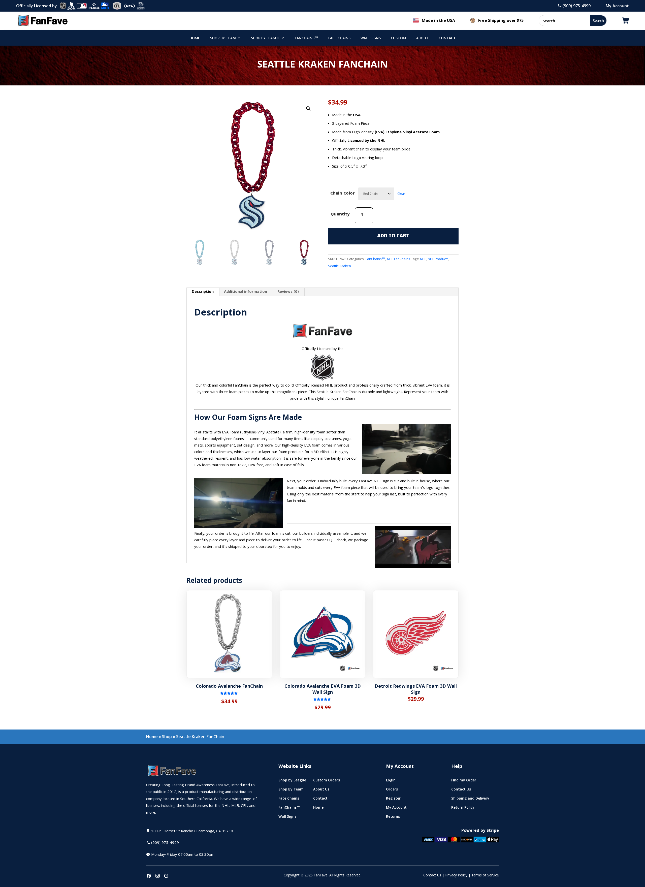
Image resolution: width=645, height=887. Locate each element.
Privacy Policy (456, 876)
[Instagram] (157, 876)
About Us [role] (321, 790)
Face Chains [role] (339, 39)
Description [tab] (203, 292)
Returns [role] (393, 817)
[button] (308, 108)
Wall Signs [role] (371, 39)
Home (152, 736)
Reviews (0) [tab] (288, 292)
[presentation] (148, 876)
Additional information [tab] (245, 292)
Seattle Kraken (339, 266)
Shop (167, 736)
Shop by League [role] (265, 39)
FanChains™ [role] (306, 39)
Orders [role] (392, 790)
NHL (423, 259)
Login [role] (391, 781)
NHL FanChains (398, 259)
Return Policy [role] (462, 808)
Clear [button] (401, 194)
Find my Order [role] (463, 781)
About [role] (422, 39)
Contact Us (432, 876)
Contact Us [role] (461, 790)
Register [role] (393, 799)
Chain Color (342, 193)
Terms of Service (485, 876)
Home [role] (194, 39)
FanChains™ (375, 259)
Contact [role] (447, 39)
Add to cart (393, 236)
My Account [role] (396, 808)
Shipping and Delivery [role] (470, 799)
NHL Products (438, 259)
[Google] (166, 876)
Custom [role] (398, 39)
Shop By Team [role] (223, 39)
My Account (617, 6)
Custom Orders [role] (326, 781)
